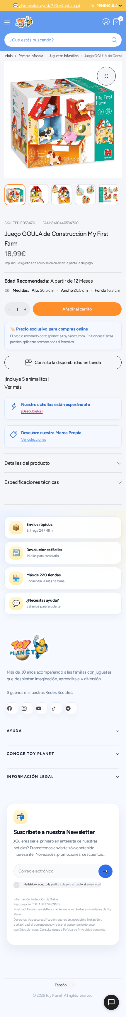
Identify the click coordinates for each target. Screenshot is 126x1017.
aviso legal (94, 884)
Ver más (13, 387)
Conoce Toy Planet (30, 753)
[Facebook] (12, 708)
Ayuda (14, 731)
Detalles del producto (27, 463)
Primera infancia (30, 56)
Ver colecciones (33, 439)
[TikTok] (56, 708)
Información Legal (30, 776)
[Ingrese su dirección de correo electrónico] (105, 871)
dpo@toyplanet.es (25, 930)
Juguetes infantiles (64, 56)
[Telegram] (71, 708)
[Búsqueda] (114, 40)
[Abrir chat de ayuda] (111, 1002)
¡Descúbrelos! (32, 411)
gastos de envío (33, 263)
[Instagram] (27, 708)
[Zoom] (106, 76)
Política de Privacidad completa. (84, 930)
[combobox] (63, 40)
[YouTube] (42, 708)
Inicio (8, 56)
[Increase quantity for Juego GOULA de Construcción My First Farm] (25, 309)
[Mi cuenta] (106, 21)
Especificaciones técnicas (31, 482)
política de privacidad (66, 884)
